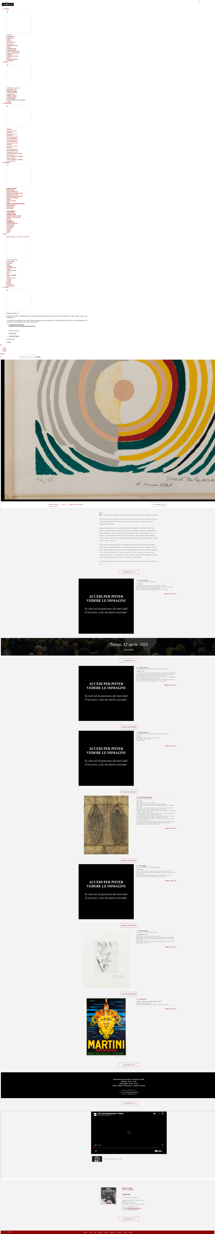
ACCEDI (5, 287)
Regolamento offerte (12, 59)
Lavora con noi (11, 285)
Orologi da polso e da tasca (14, 215)
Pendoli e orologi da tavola (14, 217)
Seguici (9, 282)
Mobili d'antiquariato (12, 223)
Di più (5, 233)
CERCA (38, 357)
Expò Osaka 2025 (11, 50)
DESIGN (12, 148)
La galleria (9, 263)
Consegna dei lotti (11, 97)
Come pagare (10, 60)
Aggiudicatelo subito (12, 45)
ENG (4, 349)
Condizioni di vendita (12, 56)
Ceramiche (9, 227)
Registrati (9, 54)
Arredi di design (11, 205)
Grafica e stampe (11, 200)
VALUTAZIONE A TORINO (15, 160)
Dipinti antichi (10, 190)
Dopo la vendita (11, 98)
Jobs (95, 1232)
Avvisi (8, 57)
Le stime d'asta (11, 94)
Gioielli (9, 218)
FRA (4, 351)
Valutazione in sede (12, 89)
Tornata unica (126, 1194)
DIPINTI (12, 129)
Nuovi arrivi (10, 44)
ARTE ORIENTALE (12, 151)
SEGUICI (125, 1232)
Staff (90, 1232)
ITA (4, 348)
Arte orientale (10, 226)
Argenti (9, 229)
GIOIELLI (12, 133)
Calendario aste (11, 36)
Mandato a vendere (12, 95)
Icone (8, 202)
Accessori (9, 220)
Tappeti (9, 230)
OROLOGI (12, 136)
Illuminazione (10, 206)
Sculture (9, 199)
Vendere (5, 62)
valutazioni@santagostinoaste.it (130, 1092)
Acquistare (6, 8)
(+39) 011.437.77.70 (131, 1090)
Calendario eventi (11, 48)
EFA (8, 273)
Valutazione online (12, 91)
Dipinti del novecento (12, 194)
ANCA (9, 272)
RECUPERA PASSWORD (14, 336)
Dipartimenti (10, 37)
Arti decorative (11, 224)
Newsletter (9, 284)
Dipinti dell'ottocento (12, 191)
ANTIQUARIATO (12, 142)
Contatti (9, 101)
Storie (8, 264)
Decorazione (10, 208)
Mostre (8, 47)
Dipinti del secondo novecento (15, 196)
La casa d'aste (10, 261)
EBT (8, 276)
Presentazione (53, 504)
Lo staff (9, 281)
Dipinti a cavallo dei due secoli (15, 193)
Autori (8, 39)
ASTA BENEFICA (12, 139)
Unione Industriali (11, 275)
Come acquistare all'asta (13, 53)
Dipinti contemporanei (13, 197)
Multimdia (9, 266)
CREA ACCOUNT (12, 333)
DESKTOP (130, 1232)
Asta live (9, 41)
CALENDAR (119, 1232)
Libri (8, 232)
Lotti (63, 504)
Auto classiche (10, 212)
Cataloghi (100, 1232)
